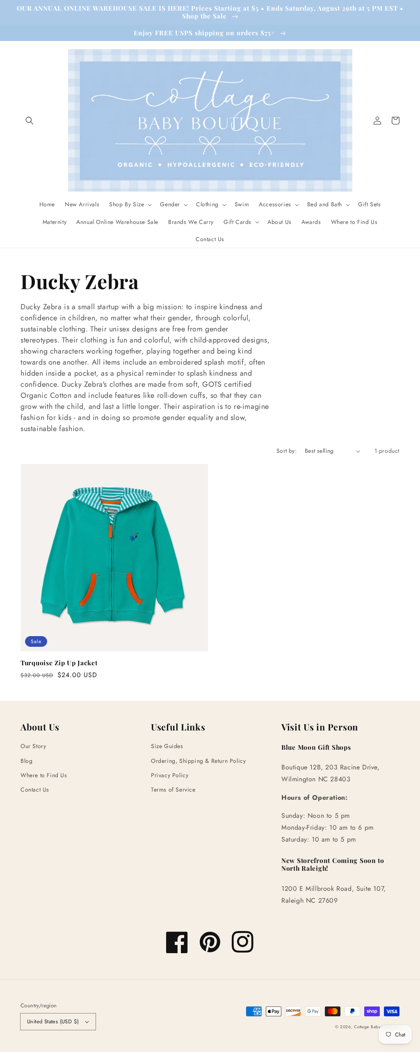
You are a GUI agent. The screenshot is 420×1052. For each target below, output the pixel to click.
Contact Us (35, 789)
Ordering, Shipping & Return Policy (198, 761)
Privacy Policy (169, 775)
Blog (26, 761)
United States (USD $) (53, 1021)
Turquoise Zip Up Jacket (59, 662)
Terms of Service (173, 789)
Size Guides (167, 746)
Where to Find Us (44, 775)
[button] (30, 121)
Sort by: (286, 451)
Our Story (33, 746)
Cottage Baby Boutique (376, 1027)
